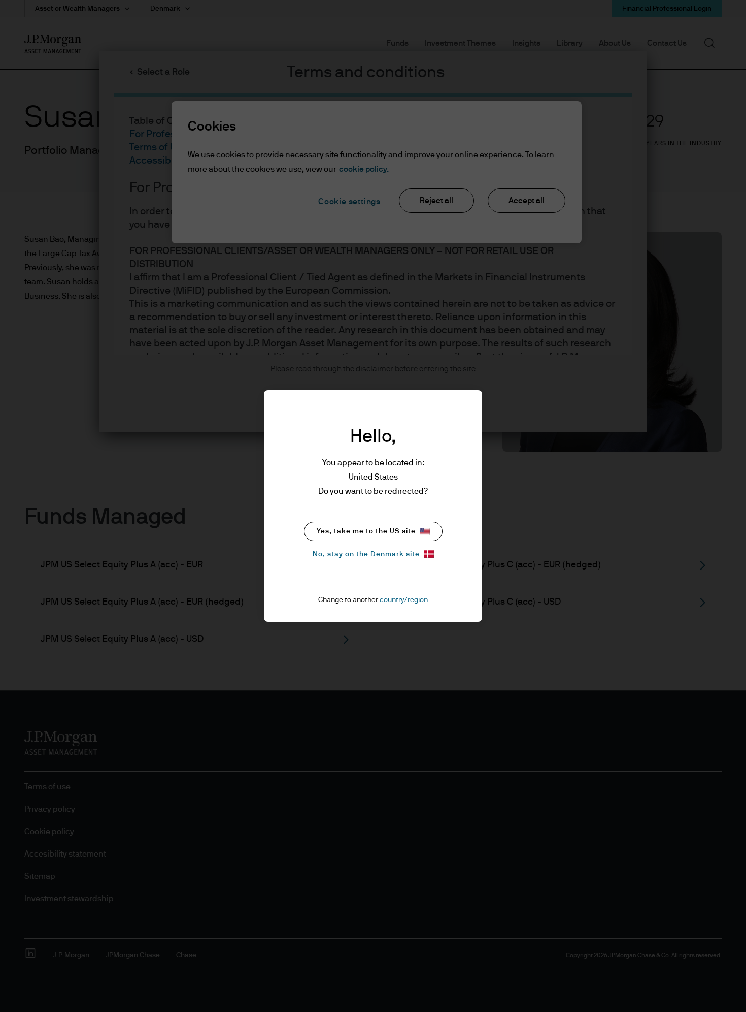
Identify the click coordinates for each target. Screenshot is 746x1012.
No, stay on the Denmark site (366, 554)
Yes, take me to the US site (366, 531)
